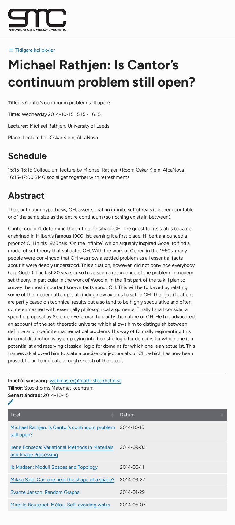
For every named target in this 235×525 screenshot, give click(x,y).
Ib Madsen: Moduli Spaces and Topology (54, 467)
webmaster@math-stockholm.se (85, 380)
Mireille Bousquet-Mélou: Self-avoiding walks (60, 505)
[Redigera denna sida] (10, 402)
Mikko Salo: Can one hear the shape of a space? (62, 479)
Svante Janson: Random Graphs (44, 492)
